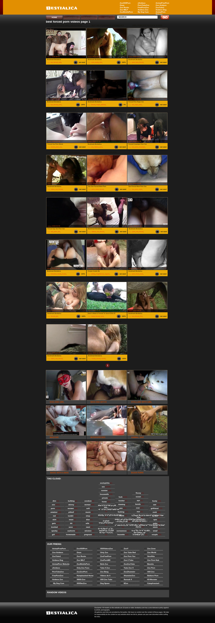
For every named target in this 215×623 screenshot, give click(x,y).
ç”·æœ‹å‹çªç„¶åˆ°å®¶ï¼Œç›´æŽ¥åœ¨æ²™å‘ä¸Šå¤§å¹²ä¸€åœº (123, 526)
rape (136, 105)
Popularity (89, 17)
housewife (106, 494)
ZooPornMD (103, 560)
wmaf (156, 531)
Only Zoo (102, 552)
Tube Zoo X (127, 568)
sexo (73, 527)
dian (89, 520)
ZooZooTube (128, 564)
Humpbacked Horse (83, 576)
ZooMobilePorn (126, 12)
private (106, 498)
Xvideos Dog (161, 10)
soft (89, 508)
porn (133, 62)
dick (100, 62)
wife (89, 523)
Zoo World (150, 552)
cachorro (72, 531)
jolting (93, 274)
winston (89, 531)
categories (71, 17)
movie (53, 147)
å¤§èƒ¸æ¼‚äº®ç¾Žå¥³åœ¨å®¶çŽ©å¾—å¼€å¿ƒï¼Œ (123, 520)
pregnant (89, 534)
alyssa (140, 527)
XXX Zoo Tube (104, 579)
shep (89, 516)
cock (157, 512)
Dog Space (103, 583)
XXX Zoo (149, 572)
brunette (122, 534)
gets (55, 523)
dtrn (56, 501)
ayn (140, 500)
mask (93, 316)
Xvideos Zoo (143, 10)
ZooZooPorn (80, 572)
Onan (122, 5)
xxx (133, 105)
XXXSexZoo (80, 583)
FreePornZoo (143, 7)
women (73, 508)
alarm (156, 527)
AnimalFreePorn (162, 3)
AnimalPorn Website (160, 13)
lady (60, 62)
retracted (53, 274)
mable (123, 516)
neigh (98, 105)
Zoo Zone (150, 549)
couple (156, 534)
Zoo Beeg (102, 572)
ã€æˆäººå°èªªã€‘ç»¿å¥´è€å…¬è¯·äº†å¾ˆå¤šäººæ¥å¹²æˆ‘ (106, 508)
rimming (123, 504)
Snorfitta (149, 556)
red (55, 516)
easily (97, 62)
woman (89, 505)
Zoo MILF (124, 10)
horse (138, 274)
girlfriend (156, 508)
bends (139, 504)
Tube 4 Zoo (103, 568)
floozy (140, 493)
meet (89, 527)
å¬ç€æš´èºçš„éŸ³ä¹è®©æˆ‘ (106, 523)
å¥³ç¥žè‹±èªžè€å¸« (139, 522)
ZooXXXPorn (125, 3)
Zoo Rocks (124, 7)
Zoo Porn (149, 568)
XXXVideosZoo (105, 549)
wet (156, 505)
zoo (56, 505)
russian (106, 490)
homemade (72, 534)
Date (106, 17)
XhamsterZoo (128, 576)
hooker (123, 501)
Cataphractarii (151, 583)
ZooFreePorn (104, 556)
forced (56, 62)
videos (96, 147)
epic (156, 520)
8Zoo (124, 583)
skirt (56, 520)
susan (140, 497)
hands (103, 358)
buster (64, 274)
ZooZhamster (128, 572)
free (141, 316)
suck (102, 316)
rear (140, 512)
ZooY (124, 549)
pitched (103, 105)
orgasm (107, 274)
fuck (137, 62)
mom (97, 189)
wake (156, 523)
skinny (72, 505)
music (89, 512)
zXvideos (141, 3)
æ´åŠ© (156, 516)
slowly (59, 274)
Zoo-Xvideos (161, 5)
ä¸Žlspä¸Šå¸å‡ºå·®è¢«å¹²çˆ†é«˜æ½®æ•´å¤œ (140, 516)
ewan (72, 520)
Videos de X (103, 576)
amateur (56, 512)
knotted (55, 527)
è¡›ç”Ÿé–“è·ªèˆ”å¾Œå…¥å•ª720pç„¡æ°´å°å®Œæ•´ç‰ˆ (140, 532)
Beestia (149, 564)
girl (57, 316)
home (106, 502)
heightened (100, 274)
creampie (142, 147)
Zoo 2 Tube (127, 560)
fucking (123, 512)
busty (156, 501)
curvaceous (123, 531)
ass (123, 508)
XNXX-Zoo (79, 579)
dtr (72, 523)
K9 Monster (150, 579)
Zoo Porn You (128, 556)
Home (54, 17)
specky (55, 531)
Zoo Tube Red (128, 552)
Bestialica (62, 7)
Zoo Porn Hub (151, 560)
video (53, 189)
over (139, 508)
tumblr (72, 516)
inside (94, 358)
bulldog (72, 501)
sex (52, 62)
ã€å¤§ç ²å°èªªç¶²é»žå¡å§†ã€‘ (106, 516)
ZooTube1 (160, 7)
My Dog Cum (143, 12)
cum (92, 62)
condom (89, 501)
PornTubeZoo (143, 5)
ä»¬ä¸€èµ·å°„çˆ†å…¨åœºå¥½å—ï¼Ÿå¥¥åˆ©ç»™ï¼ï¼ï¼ (106, 531)
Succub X (126, 579)
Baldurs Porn (151, 576)
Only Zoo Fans (81, 568)
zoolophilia (106, 483)
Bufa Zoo (102, 564)
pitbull (72, 512)
